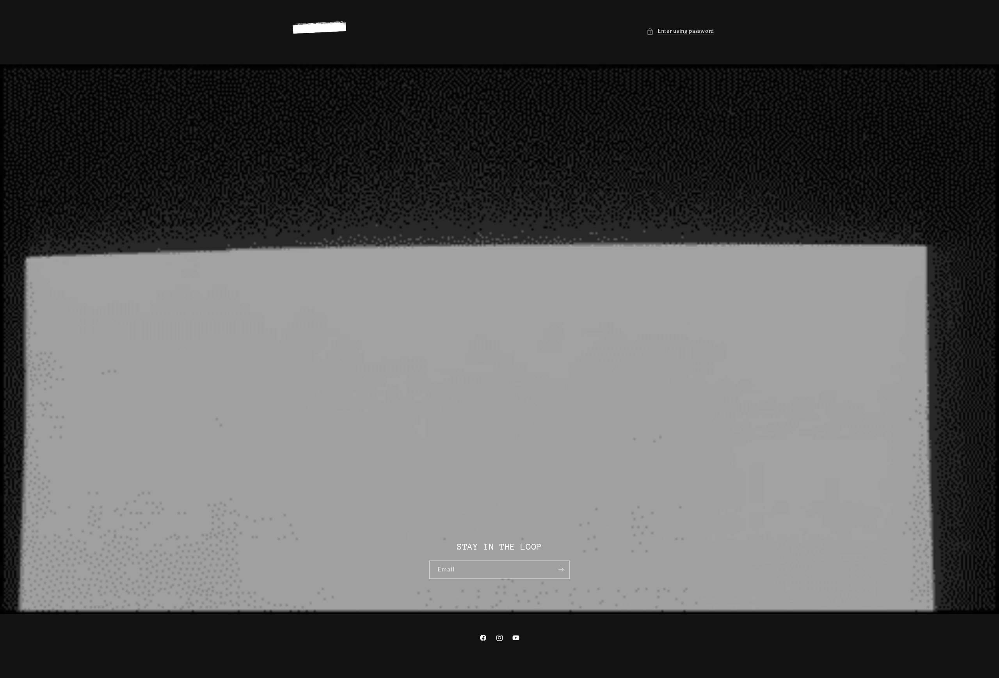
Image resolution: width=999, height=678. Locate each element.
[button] (680, 31)
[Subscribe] (560, 570)
